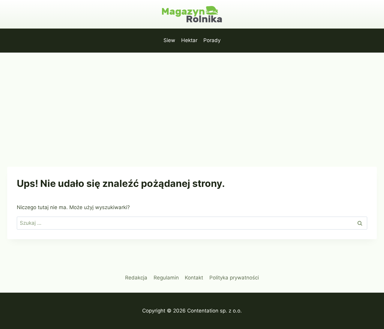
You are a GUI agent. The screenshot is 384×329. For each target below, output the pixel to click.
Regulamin (166, 278)
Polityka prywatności (234, 278)
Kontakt (194, 278)
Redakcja (136, 278)
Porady (211, 40)
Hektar (189, 40)
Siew (169, 40)
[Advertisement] (192, 98)
